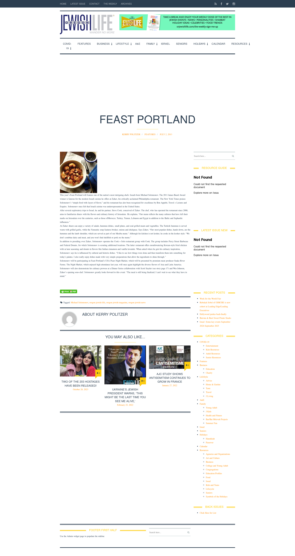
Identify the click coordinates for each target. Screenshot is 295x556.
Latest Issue (77, 3)
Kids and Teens (212, 485)
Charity (209, 372)
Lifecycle (210, 488)
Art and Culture (213, 458)
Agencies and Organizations (218, 454)
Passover (209, 442)
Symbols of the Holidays (216, 496)
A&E (137, 43)
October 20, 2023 (80, 389)
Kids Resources (212, 349)
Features (84, 43)
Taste (208, 388)
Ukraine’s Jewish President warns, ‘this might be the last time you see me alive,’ (125, 395)
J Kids (208, 411)
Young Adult (211, 407)
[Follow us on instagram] (233, 4)
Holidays (199, 43)
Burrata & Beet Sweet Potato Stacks (215, 317)
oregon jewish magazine (116, 302)
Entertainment (212, 345)
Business (103, 43)
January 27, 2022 (169, 385)
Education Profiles (214, 473)
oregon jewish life (97, 302)
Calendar (218, 43)
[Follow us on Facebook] (221, 4)
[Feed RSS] (216, 4)
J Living (209, 396)
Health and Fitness (214, 415)
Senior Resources (213, 357)
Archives (126, 3)
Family (150, 43)
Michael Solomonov (79, 302)
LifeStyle (122, 43)
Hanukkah (210, 438)
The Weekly (110, 3)
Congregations (212, 469)
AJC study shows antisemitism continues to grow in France (169, 377)
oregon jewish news (137, 302)
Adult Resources (213, 353)
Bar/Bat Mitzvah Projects (217, 419)
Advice (209, 380)
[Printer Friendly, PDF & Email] (125, 291)
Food (208, 477)
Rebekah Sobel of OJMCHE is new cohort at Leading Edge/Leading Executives (215, 306)
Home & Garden (213, 384)
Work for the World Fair (210, 298)
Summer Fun (211, 423)
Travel (208, 392)
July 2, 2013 (166, 134)
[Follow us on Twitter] (227, 4)
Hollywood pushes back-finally (213, 314)
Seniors (181, 43)
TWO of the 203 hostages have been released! (80, 383)
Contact (94, 3)
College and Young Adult (217, 465)
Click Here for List (208, 512)
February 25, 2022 (125, 404)
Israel (165, 43)
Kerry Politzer (131, 134)
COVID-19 (67, 46)
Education (210, 368)
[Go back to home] (88, 22)
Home (63, 3)
